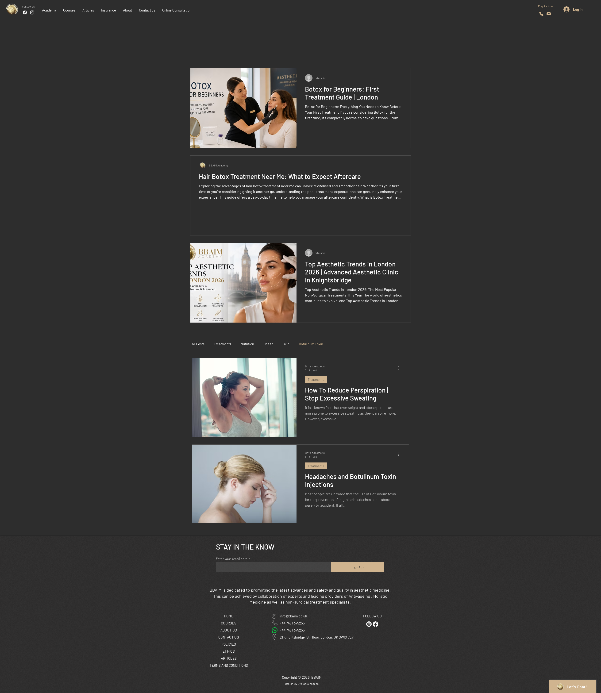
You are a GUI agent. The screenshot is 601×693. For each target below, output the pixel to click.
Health (268, 344)
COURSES (228, 623)
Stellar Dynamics (308, 683)
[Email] (549, 14)
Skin (286, 344)
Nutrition (247, 344)
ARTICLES (229, 658)
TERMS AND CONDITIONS (229, 665)
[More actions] (400, 368)
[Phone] (541, 14)
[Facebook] (24, 12)
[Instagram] (32, 12)
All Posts (198, 344)
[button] (108, 10)
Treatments (222, 344)
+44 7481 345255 (292, 623)
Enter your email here (231, 558)
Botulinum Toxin (311, 344)
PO (228, 644)
